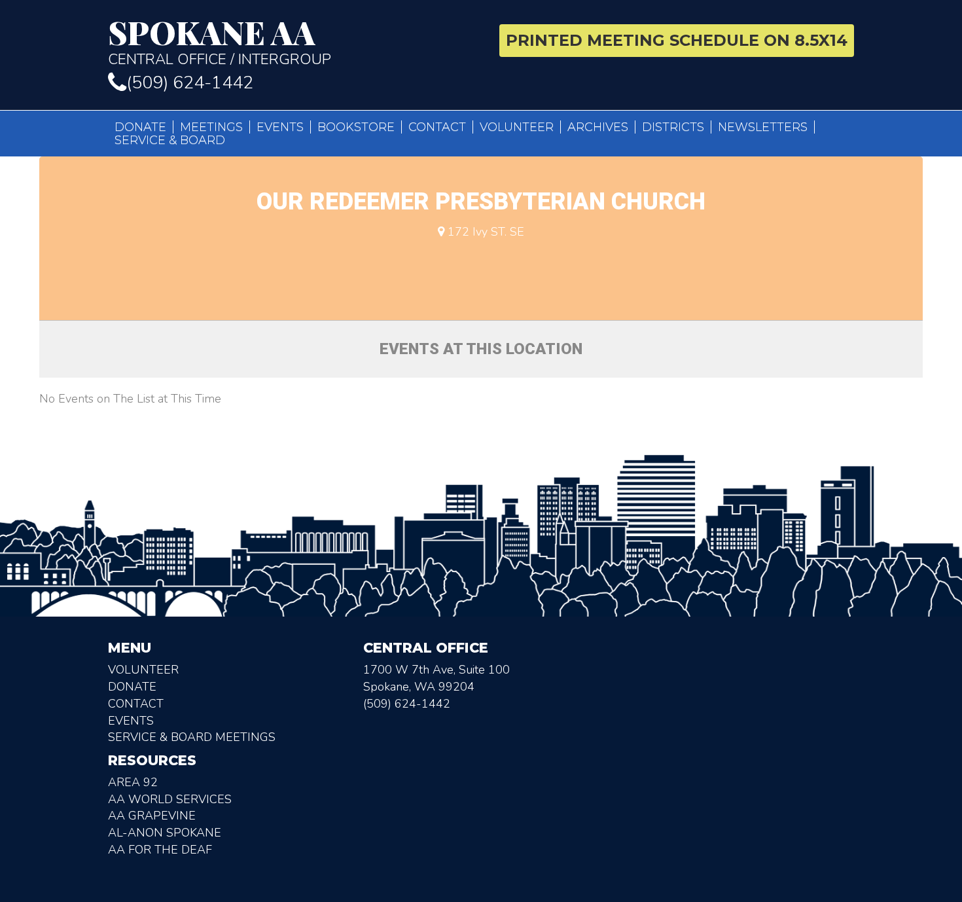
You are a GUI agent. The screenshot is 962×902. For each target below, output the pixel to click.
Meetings (211, 127)
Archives (597, 127)
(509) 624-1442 (189, 83)
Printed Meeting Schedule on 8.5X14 (676, 40)
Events (280, 127)
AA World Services (170, 799)
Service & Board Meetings (192, 737)
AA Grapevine (152, 815)
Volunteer (517, 127)
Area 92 (133, 782)
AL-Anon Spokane (164, 832)
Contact (437, 127)
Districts (673, 127)
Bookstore (356, 127)
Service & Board (170, 140)
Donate (140, 127)
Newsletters (763, 127)
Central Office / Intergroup (219, 41)
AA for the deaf (160, 849)
